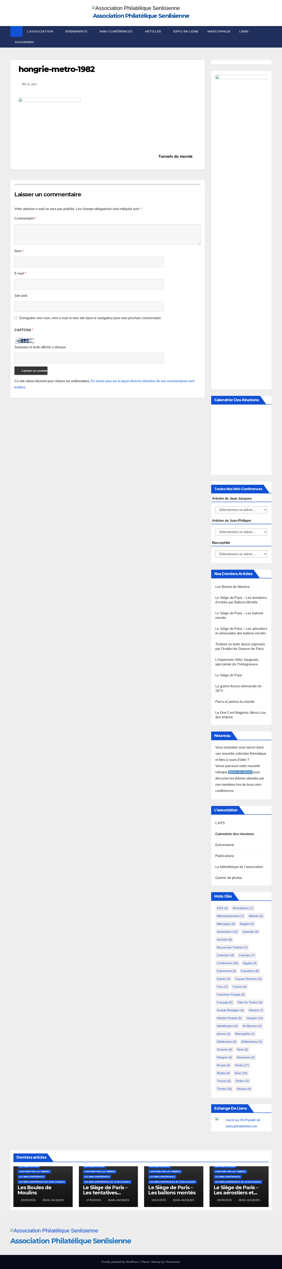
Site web (20, 295)
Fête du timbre (249, 1002)
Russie (223, 1065)
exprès (223, 978)
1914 (222, 908)
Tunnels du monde (175, 156)
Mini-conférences (117, 31)
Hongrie (254, 1018)
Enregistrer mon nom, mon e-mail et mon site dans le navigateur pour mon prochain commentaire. (91, 318)
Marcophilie (218, 31)
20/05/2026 (29, 1200)
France (239, 986)
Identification (227, 1026)
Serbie (223, 1073)
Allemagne (226, 923)
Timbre (242, 1081)
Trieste (224, 1088)
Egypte (250, 963)
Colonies (247, 955)
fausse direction (248, 978)
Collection (225, 955)
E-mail (20, 273)
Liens (244, 31)
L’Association (40, 31)
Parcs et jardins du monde (235, 701)
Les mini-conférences (31, 1177)
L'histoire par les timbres (34, 1171)
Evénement (226, 971)
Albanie (256, 916)
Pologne (224, 1057)
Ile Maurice (252, 1026)
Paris (242, 1049)
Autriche (224, 939)
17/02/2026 (94, 1200)
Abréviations (243, 908)
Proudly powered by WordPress (120, 1261)
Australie (250, 931)
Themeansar (172, 1261)
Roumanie (246, 1057)
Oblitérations (251, 1041)
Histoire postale (229, 1018)
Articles (153, 31)
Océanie (224, 1049)
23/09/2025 (225, 1200)
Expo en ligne (185, 31)
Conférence (227, 963)
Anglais (247, 923)
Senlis (242, 1065)
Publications (224, 856)
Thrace (224, 1081)
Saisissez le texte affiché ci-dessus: (40, 347)
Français (225, 1002)
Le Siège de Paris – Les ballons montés (171, 1190)
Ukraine (244, 1088)
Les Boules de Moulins (232, 587)
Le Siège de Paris (228, 675)
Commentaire (25, 218)
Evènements (77, 31)
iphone (223, 1033)
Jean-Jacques (53, 1200)
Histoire (256, 1010)
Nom (19, 251)
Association (227, 931)
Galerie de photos (228, 878)
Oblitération (226, 1041)
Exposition (250, 971)
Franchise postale (231, 994)
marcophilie (245, 1033)
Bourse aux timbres (232, 947)
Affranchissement (230, 916)
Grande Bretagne (230, 1010)
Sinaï (241, 1073)
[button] (269, 36)
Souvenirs (24, 42)
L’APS (220, 823)
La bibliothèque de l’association (239, 867)
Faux (222, 986)
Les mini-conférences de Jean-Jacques (42, 1182)
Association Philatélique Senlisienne (141, 15)
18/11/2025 (159, 1200)
